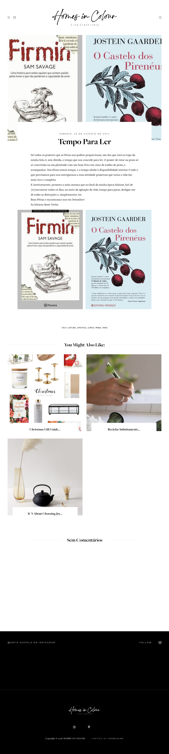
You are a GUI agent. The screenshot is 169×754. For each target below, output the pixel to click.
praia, (98, 327)
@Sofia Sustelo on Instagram (31, 642)
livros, (91, 327)
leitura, (72, 327)
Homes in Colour (74, 739)
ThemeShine (116, 738)
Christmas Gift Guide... (45, 429)
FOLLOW (146, 642)
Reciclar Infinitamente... (124, 429)
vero (105, 327)
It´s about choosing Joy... (45, 514)
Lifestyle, (82, 327)
